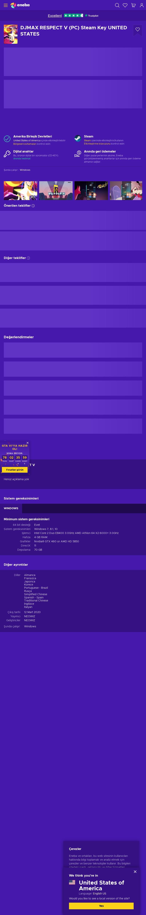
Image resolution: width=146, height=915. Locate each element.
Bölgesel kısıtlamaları (24, 144)
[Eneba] (19, 5)
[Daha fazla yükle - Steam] (78, 139)
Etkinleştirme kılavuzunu (97, 144)
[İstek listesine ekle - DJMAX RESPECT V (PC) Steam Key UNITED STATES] (137, 31)
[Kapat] (135, 871)
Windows (30, 626)
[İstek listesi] (125, 5)
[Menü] (5, 5)
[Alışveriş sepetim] (133, 5)
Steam (87, 140)
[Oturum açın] (142, 5)
